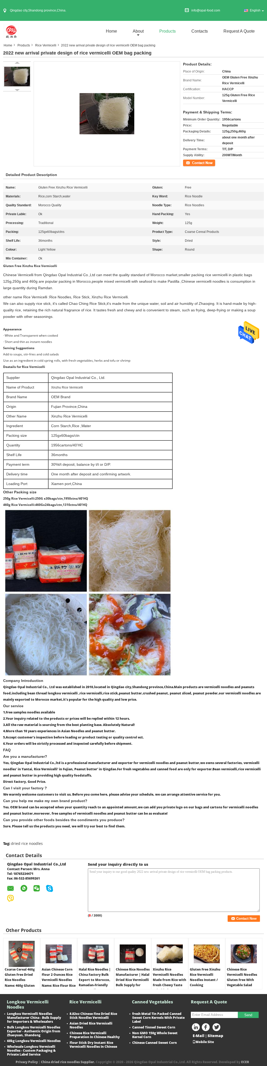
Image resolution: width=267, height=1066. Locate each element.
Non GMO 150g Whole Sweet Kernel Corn (155, 1035)
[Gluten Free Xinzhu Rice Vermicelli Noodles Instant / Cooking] (207, 954)
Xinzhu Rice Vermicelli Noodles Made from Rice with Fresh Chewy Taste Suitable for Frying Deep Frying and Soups (169, 985)
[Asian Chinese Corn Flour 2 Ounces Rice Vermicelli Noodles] (58, 954)
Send (248, 1015)
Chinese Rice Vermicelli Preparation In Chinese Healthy (95, 1035)
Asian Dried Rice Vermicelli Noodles (91, 1025)
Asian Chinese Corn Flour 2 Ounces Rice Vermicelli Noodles (57, 974)
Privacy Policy (27, 1062)
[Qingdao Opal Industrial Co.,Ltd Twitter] (217, 1028)
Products (167, 31)
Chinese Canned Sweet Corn (154, 1042)
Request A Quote (239, 31)
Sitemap (215, 1035)
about (138, 31)
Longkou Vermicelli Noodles (27, 1004)
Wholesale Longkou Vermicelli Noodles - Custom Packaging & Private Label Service (31, 1050)
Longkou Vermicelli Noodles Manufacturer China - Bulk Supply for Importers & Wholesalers (34, 1018)
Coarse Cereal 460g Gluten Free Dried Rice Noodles (20, 974)
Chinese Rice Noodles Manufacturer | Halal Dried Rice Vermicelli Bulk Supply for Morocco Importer (133, 979)
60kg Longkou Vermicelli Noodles (33, 1041)
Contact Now (192, 162)
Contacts (199, 31)
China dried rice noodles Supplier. (68, 1062)
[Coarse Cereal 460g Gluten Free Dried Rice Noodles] (21, 954)
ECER (245, 1062)
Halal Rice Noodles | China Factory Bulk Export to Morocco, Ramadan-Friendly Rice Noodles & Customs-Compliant (95, 982)
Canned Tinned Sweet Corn (153, 1027)
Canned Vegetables (152, 1002)
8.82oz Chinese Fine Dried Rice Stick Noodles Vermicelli (93, 1016)
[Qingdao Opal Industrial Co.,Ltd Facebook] (206, 1028)
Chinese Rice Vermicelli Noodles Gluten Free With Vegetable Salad (242, 977)
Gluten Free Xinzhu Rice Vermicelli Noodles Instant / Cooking (205, 977)
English (255, 10)
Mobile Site (205, 1042)
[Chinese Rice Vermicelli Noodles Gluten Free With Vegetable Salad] (244, 954)
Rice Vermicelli (45, 45)
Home (111, 31)
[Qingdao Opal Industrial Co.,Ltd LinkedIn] (196, 1028)
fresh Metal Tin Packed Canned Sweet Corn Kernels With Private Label (158, 1018)
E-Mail (198, 1035)
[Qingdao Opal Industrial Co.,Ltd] (11, 31)
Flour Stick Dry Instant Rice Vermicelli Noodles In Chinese (93, 1044)
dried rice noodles (27, 843)
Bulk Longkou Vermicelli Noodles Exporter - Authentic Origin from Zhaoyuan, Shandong (33, 1031)
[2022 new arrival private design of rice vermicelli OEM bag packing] (17, 76)
